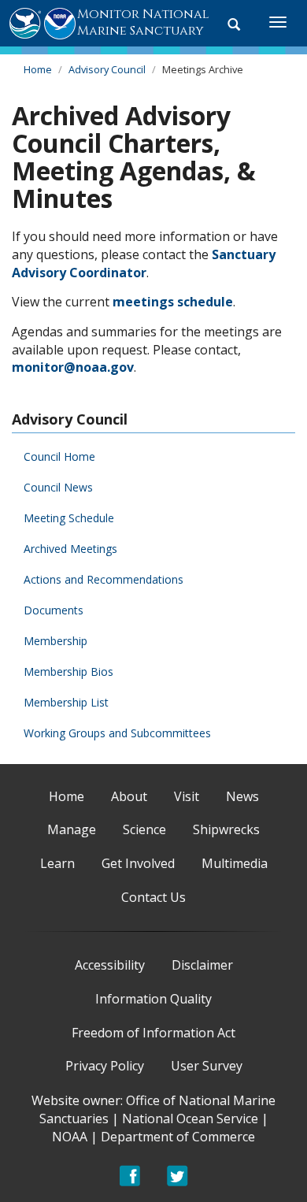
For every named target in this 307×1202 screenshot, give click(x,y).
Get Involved (138, 863)
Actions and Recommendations (103, 579)
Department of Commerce (178, 1136)
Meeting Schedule (69, 517)
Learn (57, 863)
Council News (58, 487)
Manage (71, 829)
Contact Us (153, 897)
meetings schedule (173, 301)
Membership (55, 640)
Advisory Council (107, 69)
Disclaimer (202, 965)
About (129, 796)
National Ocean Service (190, 1118)
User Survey (206, 1065)
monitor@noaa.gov (73, 367)
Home (38, 69)
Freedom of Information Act (153, 1032)
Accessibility (110, 965)
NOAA (69, 1136)
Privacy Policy (104, 1065)
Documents (53, 610)
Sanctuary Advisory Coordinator (144, 263)
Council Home (59, 456)
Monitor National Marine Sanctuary (143, 22)
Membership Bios (68, 671)
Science (144, 829)
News (242, 796)
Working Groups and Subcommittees (117, 732)
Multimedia (235, 863)
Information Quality (153, 998)
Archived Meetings (70, 548)
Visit (186, 796)
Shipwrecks (226, 829)
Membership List (66, 702)
